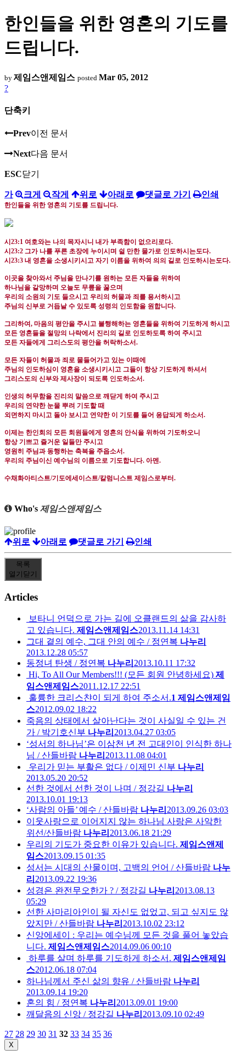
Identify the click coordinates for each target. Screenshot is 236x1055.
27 (8, 1034)
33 (74, 1034)
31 (52, 1034)
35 (96, 1034)
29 (30, 1034)
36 (107, 1034)
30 (41, 1034)
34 (85, 1034)
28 (19, 1034)
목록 (23, 569)
